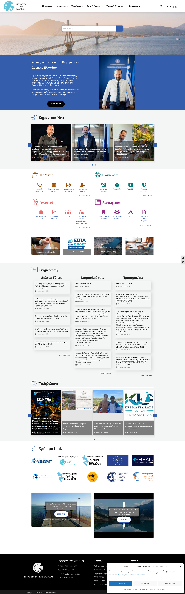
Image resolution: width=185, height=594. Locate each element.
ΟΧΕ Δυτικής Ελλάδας (83, 284)
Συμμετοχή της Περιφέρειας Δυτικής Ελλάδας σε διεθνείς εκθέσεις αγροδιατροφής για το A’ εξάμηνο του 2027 (51, 286)
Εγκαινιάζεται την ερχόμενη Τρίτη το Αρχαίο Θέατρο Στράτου (74, 426)
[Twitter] (170, 6)
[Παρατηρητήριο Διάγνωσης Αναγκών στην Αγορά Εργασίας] (81, 212)
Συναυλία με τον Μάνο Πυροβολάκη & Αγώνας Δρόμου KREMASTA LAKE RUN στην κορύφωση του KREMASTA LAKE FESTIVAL (45, 423)
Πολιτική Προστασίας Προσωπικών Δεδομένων (132, 575)
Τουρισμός (117, 189)
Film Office (130, 189)
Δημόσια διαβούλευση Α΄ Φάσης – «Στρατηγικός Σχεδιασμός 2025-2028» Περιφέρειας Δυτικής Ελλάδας (92, 296)
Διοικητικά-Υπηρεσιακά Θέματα (144, 218)
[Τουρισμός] (117, 185)
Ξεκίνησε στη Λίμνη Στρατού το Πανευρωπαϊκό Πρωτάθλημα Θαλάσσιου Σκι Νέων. (107, 426)
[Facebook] (168, 6)
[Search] (119, 29)
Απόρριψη (145, 583)
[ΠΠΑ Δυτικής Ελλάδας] (54, 212)
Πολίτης (46, 175)
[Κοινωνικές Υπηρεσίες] (103, 185)
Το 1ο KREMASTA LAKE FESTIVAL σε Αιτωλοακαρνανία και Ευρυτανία (138, 426)
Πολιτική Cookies (129, 589)
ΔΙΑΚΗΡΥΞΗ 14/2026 (124, 284)
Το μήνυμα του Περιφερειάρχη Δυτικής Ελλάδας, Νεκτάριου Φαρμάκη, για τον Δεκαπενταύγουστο (90, 151)
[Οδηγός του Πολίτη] (83, 185)
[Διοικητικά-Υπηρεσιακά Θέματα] (144, 212)
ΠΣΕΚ (131, 216)
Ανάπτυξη (48, 202)
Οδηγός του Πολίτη (101, 570)
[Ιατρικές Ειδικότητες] (40, 185)
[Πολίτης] (35, 175)
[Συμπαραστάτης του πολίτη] (68, 185)
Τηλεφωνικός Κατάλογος (103, 566)
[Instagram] (176, 6)
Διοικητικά (111, 202)
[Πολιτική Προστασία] (144, 185)
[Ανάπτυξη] (35, 202)
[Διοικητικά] (98, 202)
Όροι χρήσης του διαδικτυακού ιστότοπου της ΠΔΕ (150, 589)
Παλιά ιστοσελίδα (101, 584)
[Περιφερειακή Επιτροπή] (117, 212)
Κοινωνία (110, 175)
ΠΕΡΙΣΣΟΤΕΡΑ (65, 355)
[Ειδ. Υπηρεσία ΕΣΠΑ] (41, 212)
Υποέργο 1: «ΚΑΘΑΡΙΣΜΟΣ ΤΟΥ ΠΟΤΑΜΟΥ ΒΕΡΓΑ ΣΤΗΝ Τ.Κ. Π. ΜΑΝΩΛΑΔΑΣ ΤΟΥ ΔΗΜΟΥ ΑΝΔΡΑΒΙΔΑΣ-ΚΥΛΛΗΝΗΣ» (132, 345)
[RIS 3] (68, 212)
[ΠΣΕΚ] (130, 212)
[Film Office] (130, 185)
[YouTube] (173, 6)
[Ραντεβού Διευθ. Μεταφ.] (54, 185)
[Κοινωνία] (98, 174)
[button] (181, 566)
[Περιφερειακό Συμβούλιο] (103, 212)
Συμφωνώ (120, 583)
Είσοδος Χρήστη (100, 581)
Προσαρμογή (170, 583)
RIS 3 (68, 216)
